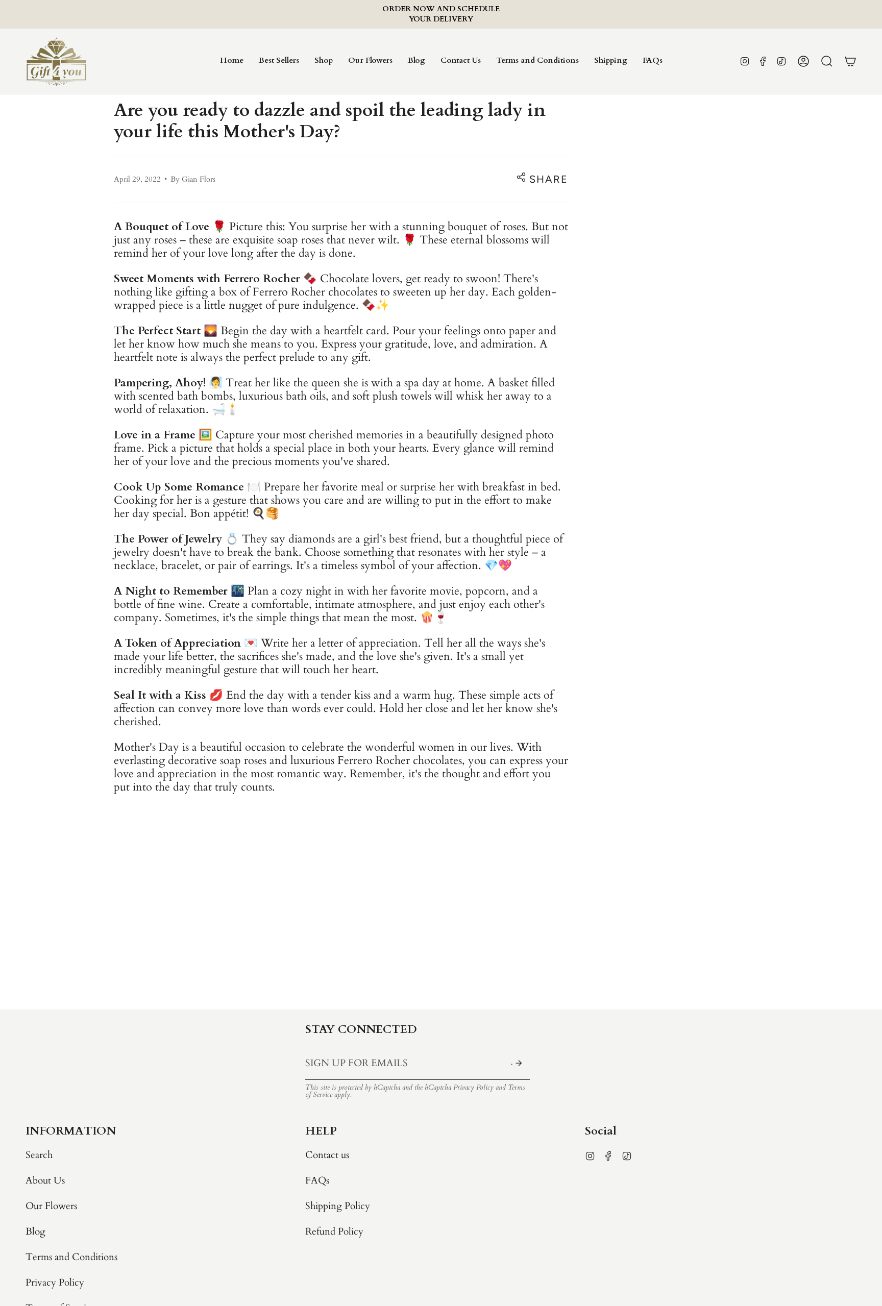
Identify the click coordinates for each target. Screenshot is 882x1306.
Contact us (327, 1155)
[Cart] (850, 61)
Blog (35, 1231)
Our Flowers (51, 1206)
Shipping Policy (337, 1206)
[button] (323, 61)
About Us (45, 1180)
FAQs (317, 1180)
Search (39, 1155)
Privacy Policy (473, 1087)
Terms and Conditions (71, 1257)
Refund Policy (334, 1231)
